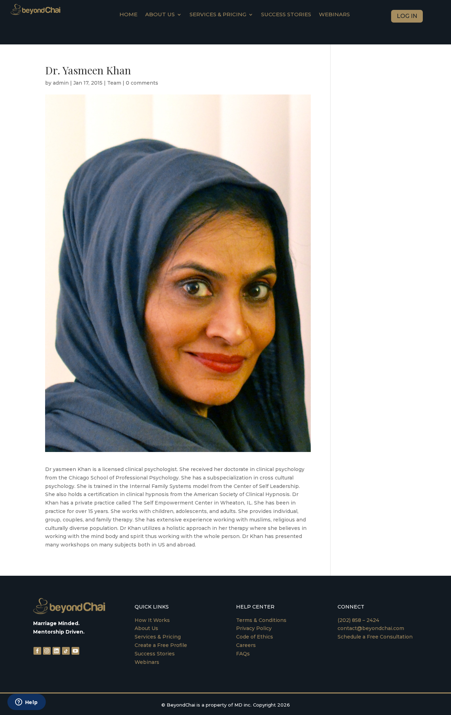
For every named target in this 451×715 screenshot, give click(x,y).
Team (114, 83)
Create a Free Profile (161, 645)
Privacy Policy (254, 628)
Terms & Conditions (261, 620)
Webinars (334, 15)
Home (128, 15)
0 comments (142, 83)
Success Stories (286, 15)
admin (61, 83)
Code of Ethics (254, 637)
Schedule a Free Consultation (375, 637)
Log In (407, 16)
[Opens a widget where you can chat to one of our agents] (26, 702)
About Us (146, 628)
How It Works (152, 620)
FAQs (243, 653)
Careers (246, 645)
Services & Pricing (218, 15)
